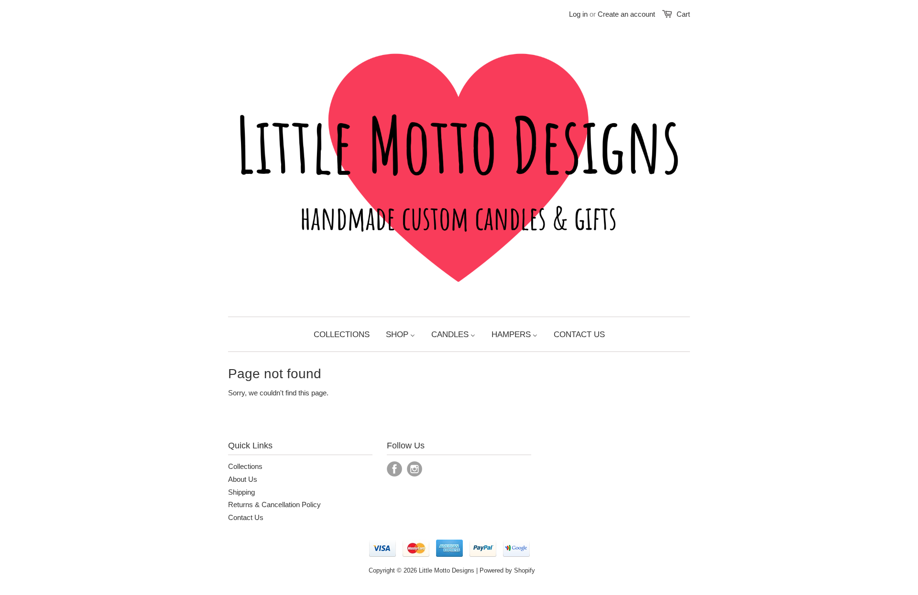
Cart (683, 14)
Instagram (414, 469)
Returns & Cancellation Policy (274, 504)
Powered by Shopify (507, 570)
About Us (242, 479)
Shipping (241, 492)
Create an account (626, 14)
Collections (245, 466)
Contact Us (245, 517)
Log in (578, 14)
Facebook (394, 469)
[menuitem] (342, 334)
